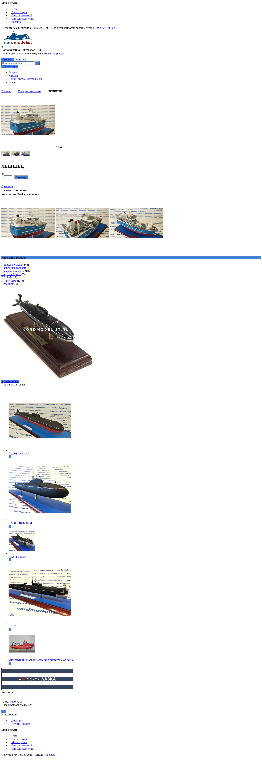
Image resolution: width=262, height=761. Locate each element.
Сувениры (7, 283)
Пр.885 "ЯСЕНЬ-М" (21, 522)
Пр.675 (13, 626)
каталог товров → (53, 53)
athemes (50, 754)
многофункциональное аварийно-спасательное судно (41, 659)
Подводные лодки (12, 264)
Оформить (7, 59)
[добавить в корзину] (10, 456)
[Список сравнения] (5, 88)
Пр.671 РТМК (17, 556)
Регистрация (19, 12)
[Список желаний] (2, 88)
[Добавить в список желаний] (4, 182)
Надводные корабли (13, 267)
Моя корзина (19, 742)
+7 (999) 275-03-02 (104, 27)
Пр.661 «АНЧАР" (19, 453)
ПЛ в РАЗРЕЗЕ (10, 280)
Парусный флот (11, 274)
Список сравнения (22, 18)
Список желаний (21, 15)
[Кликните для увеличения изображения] (28, 119)
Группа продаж (20, 723)
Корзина (16, 21)
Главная (6, 91)
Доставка (17, 720)
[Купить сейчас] (30, 177)
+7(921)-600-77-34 (12, 701)
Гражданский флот (29, 91)
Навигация (11, 66)
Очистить (21, 59)
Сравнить (7, 186)
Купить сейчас (10, 381)
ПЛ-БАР (6, 277)
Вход (14, 8)
